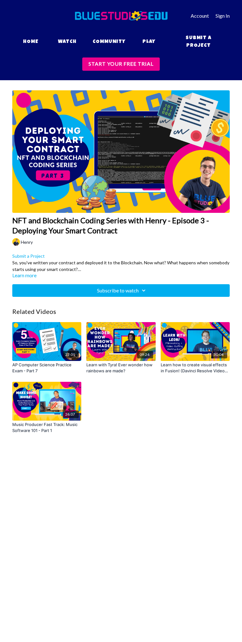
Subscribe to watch (118, 290)
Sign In (223, 16)
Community (109, 42)
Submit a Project (198, 42)
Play (148, 42)
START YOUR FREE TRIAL (121, 64)
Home (30, 42)
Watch (67, 42)
